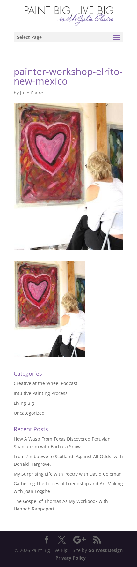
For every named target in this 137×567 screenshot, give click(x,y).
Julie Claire (31, 93)
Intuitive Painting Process (41, 393)
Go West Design (105, 550)
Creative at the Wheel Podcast (45, 383)
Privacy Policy (70, 558)
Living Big (24, 403)
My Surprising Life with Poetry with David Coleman (68, 474)
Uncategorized (29, 413)
